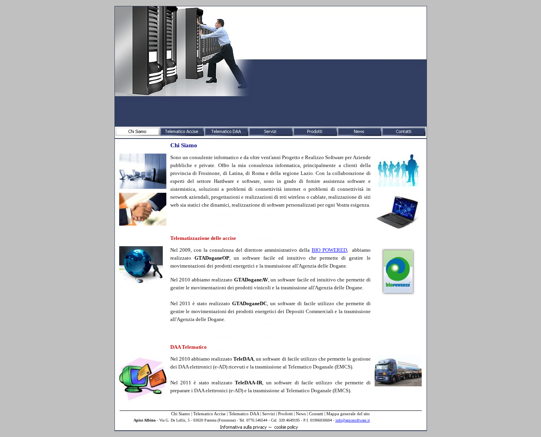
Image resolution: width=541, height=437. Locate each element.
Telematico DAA (244, 414)
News (301, 414)
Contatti (316, 414)
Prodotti (285, 414)
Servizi (268, 414)
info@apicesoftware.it (352, 420)
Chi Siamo (180, 414)
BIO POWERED (329, 250)
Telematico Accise (209, 414)
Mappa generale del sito (348, 414)
